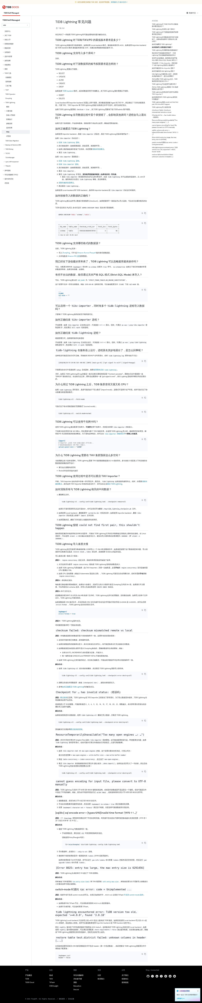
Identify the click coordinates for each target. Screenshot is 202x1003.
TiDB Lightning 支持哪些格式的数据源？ (165, 50)
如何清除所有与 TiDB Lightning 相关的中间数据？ (164, 98)
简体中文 (192, 13)
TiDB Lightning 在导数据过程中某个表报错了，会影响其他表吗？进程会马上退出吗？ (165, 39)
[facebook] (161, 976)
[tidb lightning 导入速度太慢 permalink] (90, 544)
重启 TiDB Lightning (114, 484)
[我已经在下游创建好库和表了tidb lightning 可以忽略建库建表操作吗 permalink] (140, 261)
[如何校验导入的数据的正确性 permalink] (92, 195)
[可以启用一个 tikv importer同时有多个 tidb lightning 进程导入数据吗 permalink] (62, 309)
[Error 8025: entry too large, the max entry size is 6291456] (164, 138)
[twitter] (152, 976)
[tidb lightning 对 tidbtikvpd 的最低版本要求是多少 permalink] (122, 40)
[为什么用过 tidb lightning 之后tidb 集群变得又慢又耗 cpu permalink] (130, 384)
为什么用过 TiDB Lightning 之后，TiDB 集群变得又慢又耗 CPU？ (164, 80)
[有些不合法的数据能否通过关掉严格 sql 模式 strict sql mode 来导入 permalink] (144, 274)
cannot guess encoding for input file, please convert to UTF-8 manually (164, 126)
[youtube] (174, 976)
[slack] (165, 976)
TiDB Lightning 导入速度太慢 (161, 107)
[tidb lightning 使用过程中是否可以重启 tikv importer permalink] (122, 476)
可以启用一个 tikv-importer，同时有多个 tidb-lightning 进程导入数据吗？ (164, 64)
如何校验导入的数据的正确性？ (162, 47)
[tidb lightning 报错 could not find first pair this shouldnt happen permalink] (66, 528)
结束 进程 (69, 142)
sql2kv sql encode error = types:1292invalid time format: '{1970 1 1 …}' (165, 132)
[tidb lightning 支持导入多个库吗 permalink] (97, 53)
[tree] (16, 107)
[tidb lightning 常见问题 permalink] (93, 21)
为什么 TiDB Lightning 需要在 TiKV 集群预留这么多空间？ (165, 88)
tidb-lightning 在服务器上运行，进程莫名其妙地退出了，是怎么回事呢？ (164, 75)
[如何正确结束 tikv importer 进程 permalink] (101, 319)
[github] (148, 976)
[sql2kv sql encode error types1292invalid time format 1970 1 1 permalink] (139, 813)
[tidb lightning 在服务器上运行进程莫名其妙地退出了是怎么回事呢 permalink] (145, 350)
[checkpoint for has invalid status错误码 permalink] (123, 692)
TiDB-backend (67, 91)
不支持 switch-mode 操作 (133, 895)
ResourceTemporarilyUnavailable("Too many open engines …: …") (164, 121)
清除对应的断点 (98, 149)
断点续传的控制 (76, 729)
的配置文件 (115, 434)
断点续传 (63, 698)
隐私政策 (62, 999)
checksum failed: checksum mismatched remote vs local (161, 111)
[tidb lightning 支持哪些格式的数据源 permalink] (102, 243)
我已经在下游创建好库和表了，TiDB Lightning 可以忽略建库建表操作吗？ (164, 54)
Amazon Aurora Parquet (86, 253)
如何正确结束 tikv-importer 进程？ (163, 68)
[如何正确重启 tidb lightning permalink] (92, 128)
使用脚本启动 (105, 370)
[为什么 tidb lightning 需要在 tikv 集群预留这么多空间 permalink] (122, 455)
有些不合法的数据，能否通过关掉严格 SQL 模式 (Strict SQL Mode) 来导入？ (164, 59)
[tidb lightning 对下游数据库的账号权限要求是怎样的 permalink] (120, 64)
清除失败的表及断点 (66, 183)
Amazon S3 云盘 (74, 256)
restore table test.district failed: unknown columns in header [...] (162, 155)
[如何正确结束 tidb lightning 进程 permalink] (102, 333)
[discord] (170, 976)
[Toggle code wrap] (142, 213)
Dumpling (66, 253)
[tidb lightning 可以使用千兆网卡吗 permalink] (100, 421)
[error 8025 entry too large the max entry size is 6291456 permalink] (146, 868)
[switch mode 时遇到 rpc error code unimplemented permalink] (133, 889)
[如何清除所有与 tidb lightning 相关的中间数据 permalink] (113, 489)
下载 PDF (61, 28)
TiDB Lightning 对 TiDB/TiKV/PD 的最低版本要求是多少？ (165, 25)
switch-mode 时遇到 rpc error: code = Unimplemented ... (165, 143)
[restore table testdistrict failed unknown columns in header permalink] (65, 940)
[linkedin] (157, 976)
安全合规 (71, 999)
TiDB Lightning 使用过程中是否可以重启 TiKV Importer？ (165, 93)
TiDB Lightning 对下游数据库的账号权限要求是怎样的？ (165, 33)
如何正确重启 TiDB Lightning (73, 687)
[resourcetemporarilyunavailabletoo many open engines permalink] (146, 734)
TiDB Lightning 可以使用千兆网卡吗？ (164, 84)
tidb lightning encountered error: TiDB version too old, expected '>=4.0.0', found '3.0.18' (165, 149)
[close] (197, 990)
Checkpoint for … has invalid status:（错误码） (164, 116)
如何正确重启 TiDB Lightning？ (162, 44)
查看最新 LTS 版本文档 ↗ (119, 2)
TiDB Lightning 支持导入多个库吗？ (163, 29)
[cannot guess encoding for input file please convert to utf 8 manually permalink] (69, 784)
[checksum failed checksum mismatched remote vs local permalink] (134, 630)
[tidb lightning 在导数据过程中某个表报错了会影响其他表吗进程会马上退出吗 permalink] (62, 118)
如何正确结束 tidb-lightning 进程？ (163, 71)
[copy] (145, 213)
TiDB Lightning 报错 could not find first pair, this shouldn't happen (165, 103)
